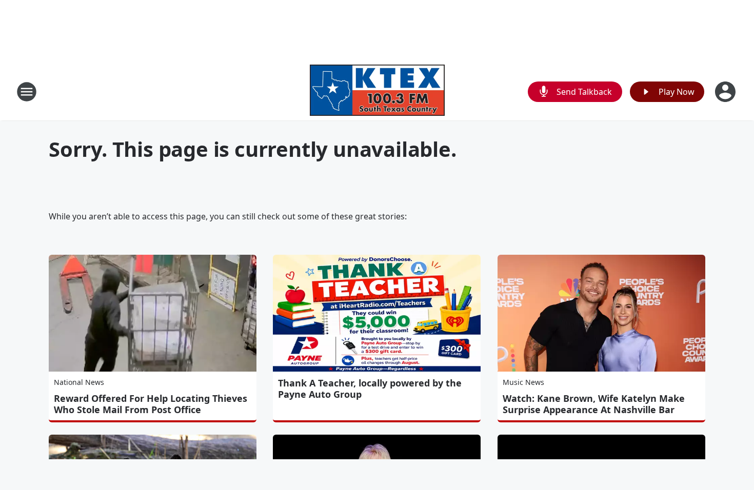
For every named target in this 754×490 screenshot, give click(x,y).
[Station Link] (377, 91)
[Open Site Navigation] (26, 91)
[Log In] (726, 91)
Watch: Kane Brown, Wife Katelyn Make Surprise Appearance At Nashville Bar (594, 404)
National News (79, 382)
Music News (523, 382)
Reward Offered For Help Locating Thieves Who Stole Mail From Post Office (150, 404)
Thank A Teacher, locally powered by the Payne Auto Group (370, 388)
